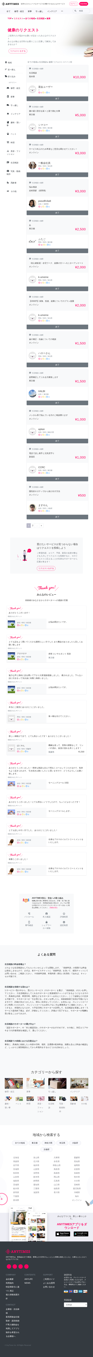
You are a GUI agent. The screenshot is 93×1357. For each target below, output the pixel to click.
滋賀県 (36, 1192)
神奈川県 (48, 1143)
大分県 (77, 1181)
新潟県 (16, 1200)
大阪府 (75, 1143)
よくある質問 (49, 1283)
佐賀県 (77, 1169)
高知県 (77, 1161)
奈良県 (57, 1161)
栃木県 (16, 1188)
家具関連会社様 (12, 1317)
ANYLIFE (28, 1279)
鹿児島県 (77, 1188)
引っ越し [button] (39, 11)
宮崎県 (77, 1185)
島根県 (57, 1173)
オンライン (77, 1200)
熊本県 (77, 1177)
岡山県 (57, 1177)
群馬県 (16, 1192)
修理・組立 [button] (19, 11)
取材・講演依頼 (12, 1321)
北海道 (16, 1158)
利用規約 (10, 1283)
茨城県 (16, 1185)
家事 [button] (30, 11)
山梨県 (36, 1169)
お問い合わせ (49, 1287)
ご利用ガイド (49, 1279)
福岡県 (77, 1165)
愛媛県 (77, 1158)
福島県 (16, 1181)
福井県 (36, 1165)
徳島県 (57, 1188)
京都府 (46, 1149)
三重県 (36, 1188)
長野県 (36, 1173)
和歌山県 (57, 1165)
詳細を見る (54, 907)
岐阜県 (36, 1177)
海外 (77, 1196)
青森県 (16, 1161)
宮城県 (16, 1169)
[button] (29, 915)
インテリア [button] (52, 11)
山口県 (57, 1185)
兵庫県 (57, 1158)
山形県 (16, 1177)
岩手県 (16, 1165)
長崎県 (77, 1173)
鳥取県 (57, 1169)
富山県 (36, 1158)
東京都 (35, 1143)
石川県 (36, 1161)
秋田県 (16, 1173)
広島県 (57, 1181)
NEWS (27, 1283)
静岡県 (36, 1181)
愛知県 (36, 1185)
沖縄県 (77, 1192)
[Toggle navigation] (89, 3)
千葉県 (16, 1196)
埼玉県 (62, 1143)
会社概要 (10, 1279)
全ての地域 (20, 1143)
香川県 (57, 1192)
